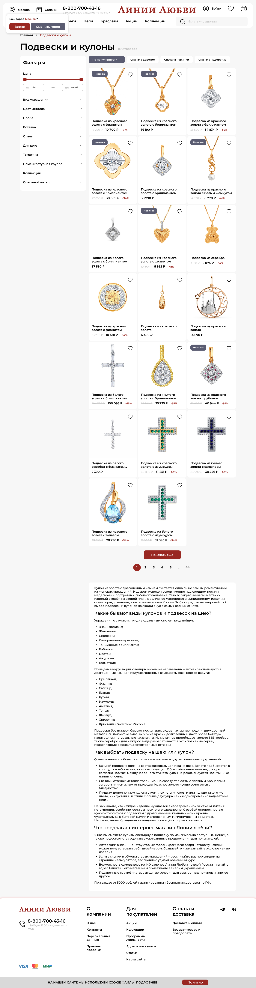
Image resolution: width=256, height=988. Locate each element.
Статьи (131, 953)
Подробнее (146, 982)
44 (188, 567)
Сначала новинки (176, 59)
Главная (26, 35)
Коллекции (155, 21)
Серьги (69, 21)
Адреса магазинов (141, 946)
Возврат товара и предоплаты (186, 931)
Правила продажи (94, 948)
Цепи (88, 21)
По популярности (104, 59)
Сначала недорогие (212, 59)
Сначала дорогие (142, 59)
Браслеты (109, 21)
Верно (20, 26)
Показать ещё (162, 555)
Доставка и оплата (187, 923)
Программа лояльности (135, 938)
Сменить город (48, 26)
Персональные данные (98, 938)
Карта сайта (136, 959)
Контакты (94, 929)
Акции (132, 21)
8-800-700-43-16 (81, 8)
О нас (91, 923)
